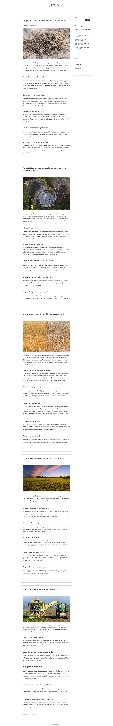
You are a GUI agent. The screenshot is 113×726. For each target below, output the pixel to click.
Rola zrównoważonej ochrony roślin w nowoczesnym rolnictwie (43, 458)
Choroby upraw (31, 304)
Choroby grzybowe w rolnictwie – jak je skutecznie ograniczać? (43, 314)
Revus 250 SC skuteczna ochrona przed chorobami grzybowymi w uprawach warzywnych (82, 35)
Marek (35, 25)
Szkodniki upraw (37, 158)
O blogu (56, 10)
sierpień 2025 (77, 58)
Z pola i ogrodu (56, 4)
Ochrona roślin (31, 158)
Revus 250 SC (28, 220)
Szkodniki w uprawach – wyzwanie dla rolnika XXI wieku (41, 589)
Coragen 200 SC (26, 80)
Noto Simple (58, 724)
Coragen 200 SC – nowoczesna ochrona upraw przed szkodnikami (44, 21)
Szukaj (76, 17)
